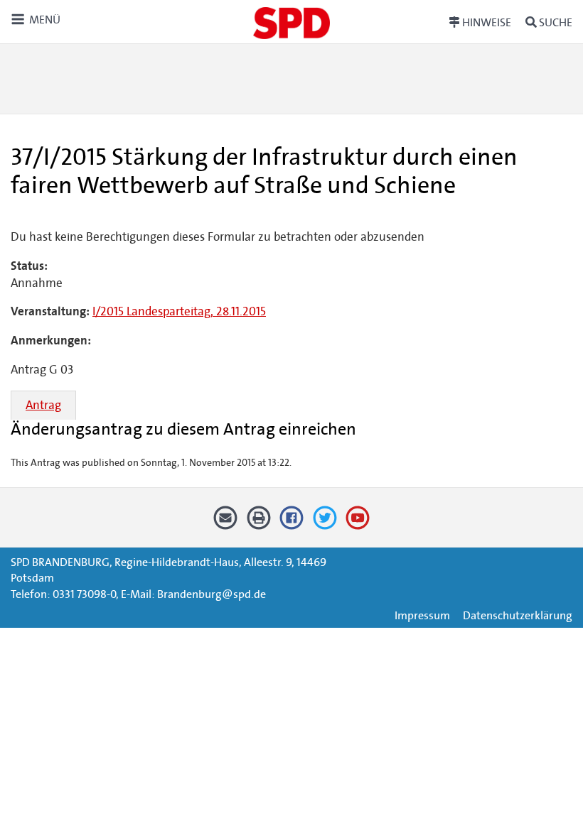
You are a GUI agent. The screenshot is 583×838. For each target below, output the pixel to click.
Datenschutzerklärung (517, 615)
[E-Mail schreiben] (225, 523)
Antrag (43, 405)
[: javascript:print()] (258, 523)
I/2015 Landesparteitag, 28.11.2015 (179, 311)
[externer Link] (292, 523)
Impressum (422, 615)
